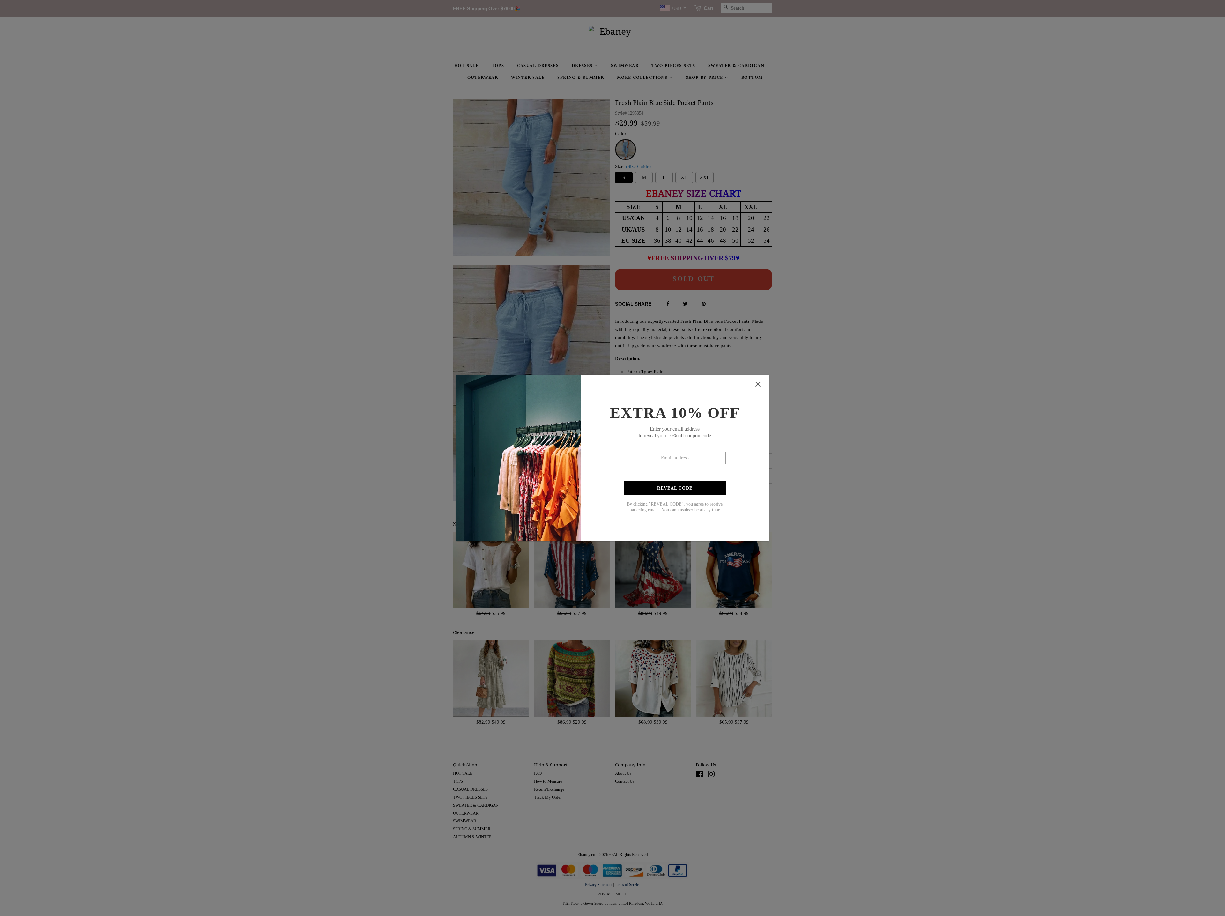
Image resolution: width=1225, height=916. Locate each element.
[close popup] (758, 384)
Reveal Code (675, 488)
